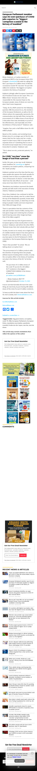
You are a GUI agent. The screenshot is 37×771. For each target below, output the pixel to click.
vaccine (25, 325)
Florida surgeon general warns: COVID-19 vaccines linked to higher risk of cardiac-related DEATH (21, 626)
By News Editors (19, 702)
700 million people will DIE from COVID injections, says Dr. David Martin (20, 725)
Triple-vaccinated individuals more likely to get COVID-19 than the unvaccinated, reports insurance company (21, 574)
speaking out (20, 164)
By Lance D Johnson (19, 611)
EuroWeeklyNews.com (10, 302)
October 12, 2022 (24, 281)
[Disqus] (18, 451)
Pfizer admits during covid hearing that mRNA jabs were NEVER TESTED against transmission (20, 668)
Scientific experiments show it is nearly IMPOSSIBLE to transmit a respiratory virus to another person (21, 707)
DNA (10, 321)
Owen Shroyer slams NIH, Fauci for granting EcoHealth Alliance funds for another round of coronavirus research (21, 685)
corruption (27, 319)
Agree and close (19, 761)
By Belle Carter (18, 638)
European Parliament (19, 321)
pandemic (26, 323)
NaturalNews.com (8, 305)
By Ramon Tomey (19, 655)
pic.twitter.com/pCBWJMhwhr (15, 275)
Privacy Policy (16, 757)
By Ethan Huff (18, 588)
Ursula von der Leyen (15, 325)
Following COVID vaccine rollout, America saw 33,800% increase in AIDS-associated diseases (21, 733)
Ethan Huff (14, 27)
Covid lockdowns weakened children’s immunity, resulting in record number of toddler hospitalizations (20, 677)
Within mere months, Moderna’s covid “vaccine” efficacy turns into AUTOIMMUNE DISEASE (21, 660)
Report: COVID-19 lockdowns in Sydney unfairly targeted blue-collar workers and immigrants (21, 652)
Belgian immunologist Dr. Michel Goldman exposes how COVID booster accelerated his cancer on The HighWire (21, 635)
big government (18, 319)
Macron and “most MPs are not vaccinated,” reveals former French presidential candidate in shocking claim (21, 601)
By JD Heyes (17, 596)
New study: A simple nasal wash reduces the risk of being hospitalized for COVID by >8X (21, 700)
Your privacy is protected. (10, 355)
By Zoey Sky (18, 577)
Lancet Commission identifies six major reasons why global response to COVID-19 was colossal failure (21, 593)
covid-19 (5, 321)
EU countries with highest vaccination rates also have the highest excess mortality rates (21, 609)
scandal (5, 325)
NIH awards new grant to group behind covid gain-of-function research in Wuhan (21, 693)
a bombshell (13, 81)
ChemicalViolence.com (24, 295)
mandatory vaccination (14, 323)
